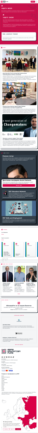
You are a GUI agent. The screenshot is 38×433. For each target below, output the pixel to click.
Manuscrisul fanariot (18, 249)
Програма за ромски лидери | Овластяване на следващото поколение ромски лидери (19, 130)
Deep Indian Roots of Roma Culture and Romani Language (6, 249)
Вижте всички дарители (19, 344)
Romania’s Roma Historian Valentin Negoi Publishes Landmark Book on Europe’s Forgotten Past (19, 97)
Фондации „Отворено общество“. (19, 336)
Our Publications (4, 232)
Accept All (18, 429)
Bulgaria (2, 378)
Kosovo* (2, 381)
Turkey (2, 389)
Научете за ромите (5, 238)
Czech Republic (4, 379)
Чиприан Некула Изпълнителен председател (7, 279)
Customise (6, 429)
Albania (2, 375)
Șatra (30, 249)
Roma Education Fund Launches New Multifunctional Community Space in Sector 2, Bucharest (19, 65)
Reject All (12, 429)
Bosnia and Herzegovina (5, 377)
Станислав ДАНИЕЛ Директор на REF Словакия (19, 279)
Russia (2, 386)
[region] (12, 425)
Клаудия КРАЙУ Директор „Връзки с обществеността (31, 279)
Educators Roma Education (19, 194)
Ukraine (2, 390)
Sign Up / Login (19, 185)
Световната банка (19, 323)
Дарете (32, 1)
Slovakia (2, 388)
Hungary (2, 380)
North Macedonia (4, 382)
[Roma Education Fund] (4, 1)
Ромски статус (19, 166)
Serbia (2, 387)
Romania (2, 384)
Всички (2, 234)
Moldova (2, 383)
